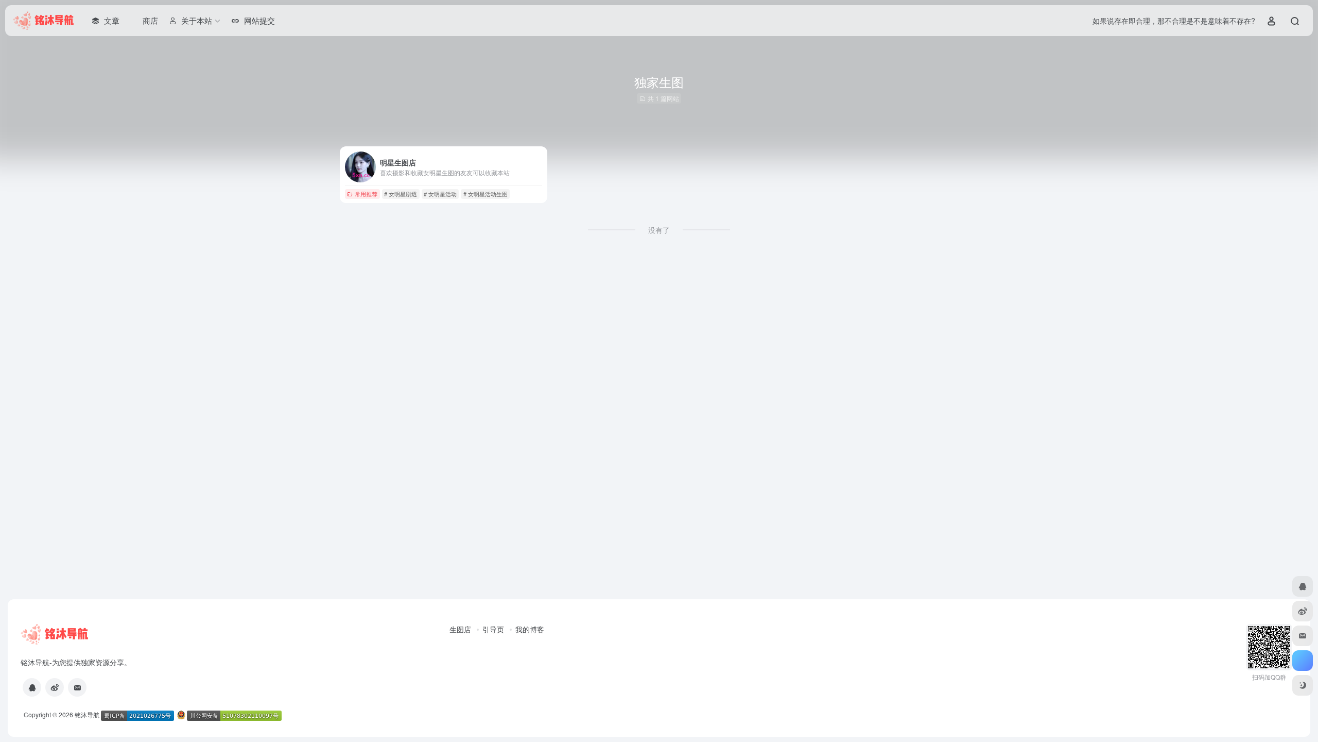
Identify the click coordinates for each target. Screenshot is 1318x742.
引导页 (493, 629)
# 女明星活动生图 (485, 194)
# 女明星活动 (440, 194)
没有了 (659, 230)
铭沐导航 (87, 714)
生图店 (460, 629)
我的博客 (529, 629)
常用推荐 (366, 194)
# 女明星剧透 (400, 194)
